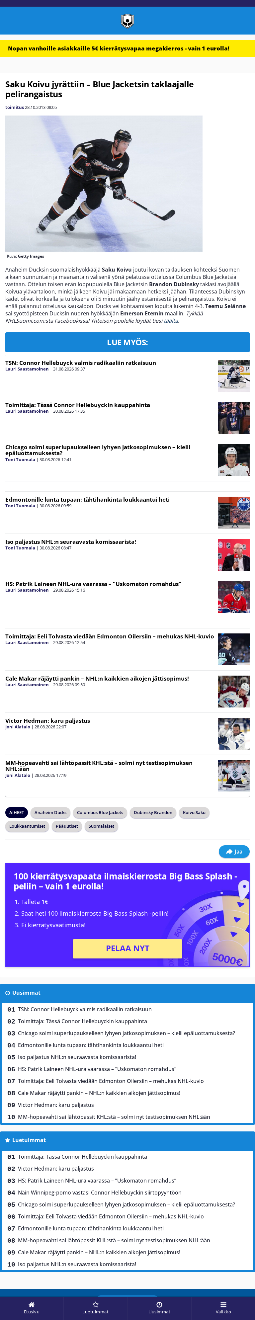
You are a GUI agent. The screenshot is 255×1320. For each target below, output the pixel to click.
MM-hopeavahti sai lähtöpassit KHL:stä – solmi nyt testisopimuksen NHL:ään (99, 766)
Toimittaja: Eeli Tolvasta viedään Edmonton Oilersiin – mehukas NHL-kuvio (109, 636)
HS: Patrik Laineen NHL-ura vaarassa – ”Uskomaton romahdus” (93, 584)
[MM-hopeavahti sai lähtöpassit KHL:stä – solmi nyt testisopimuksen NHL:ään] (234, 776)
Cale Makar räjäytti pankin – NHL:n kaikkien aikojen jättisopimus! (97, 678)
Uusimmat (26, 992)
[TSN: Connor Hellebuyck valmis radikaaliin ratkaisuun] (234, 376)
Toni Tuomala (20, 459)
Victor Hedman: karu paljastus (47, 720)
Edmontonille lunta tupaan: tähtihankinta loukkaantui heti (87, 499)
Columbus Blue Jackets (100, 812)
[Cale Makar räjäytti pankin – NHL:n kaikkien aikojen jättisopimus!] (234, 691)
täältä (171, 320)
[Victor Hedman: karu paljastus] (234, 734)
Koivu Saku (194, 812)
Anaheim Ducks (50, 812)
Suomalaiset (101, 826)
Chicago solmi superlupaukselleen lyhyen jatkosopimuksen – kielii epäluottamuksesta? (97, 450)
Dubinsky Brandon (153, 812)
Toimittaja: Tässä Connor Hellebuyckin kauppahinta (77, 405)
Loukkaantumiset (27, 826)
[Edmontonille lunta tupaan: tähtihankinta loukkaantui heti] (234, 513)
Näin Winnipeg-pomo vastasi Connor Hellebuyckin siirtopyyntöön (100, 1192)
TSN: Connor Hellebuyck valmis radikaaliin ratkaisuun (80, 363)
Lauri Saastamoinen (27, 369)
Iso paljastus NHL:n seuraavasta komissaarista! (70, 541)
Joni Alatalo (17, 727)
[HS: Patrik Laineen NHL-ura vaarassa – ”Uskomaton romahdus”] (234, 597)
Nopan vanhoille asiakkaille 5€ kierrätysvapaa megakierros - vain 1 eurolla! (118, 48)
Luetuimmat (29, 1140)
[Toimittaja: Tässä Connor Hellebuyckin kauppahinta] (234, 418)
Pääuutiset (67, 826)
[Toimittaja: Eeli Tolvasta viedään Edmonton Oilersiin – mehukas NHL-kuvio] (234, 649)
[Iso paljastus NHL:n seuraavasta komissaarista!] (234, 555)
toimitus (14, 107)
